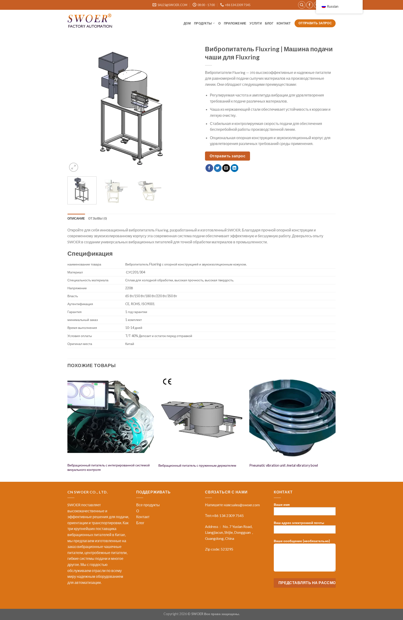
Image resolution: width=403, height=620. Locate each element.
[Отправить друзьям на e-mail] (226, 168)
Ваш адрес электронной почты (299, 523)
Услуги (256, 23)
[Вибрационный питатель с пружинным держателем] (201, 417)
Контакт (284, 23)
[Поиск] (302, 5)
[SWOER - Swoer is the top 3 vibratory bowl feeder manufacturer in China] (90, 21)
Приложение (235, 23)
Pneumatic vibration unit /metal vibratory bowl (283, 465)
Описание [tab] (76, 218)
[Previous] (76, 108)
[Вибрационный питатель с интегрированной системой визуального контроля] (110, 417)
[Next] (189, 108)
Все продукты (148, 505)
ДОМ (187, 23)
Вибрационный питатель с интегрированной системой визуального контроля (108, 467)
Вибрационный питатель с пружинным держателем (197, 465)
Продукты (203, 23)
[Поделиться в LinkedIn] (234, 168)
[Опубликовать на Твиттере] (218, 168)
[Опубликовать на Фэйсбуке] (209, 168)
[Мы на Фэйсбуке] (309, 4)
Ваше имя (282, 504)
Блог (140, 522)
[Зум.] (73, 167)
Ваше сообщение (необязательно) (302, 541)
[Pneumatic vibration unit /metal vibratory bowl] (292, 417)
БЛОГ (269, 23)
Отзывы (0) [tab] (97, 218)
